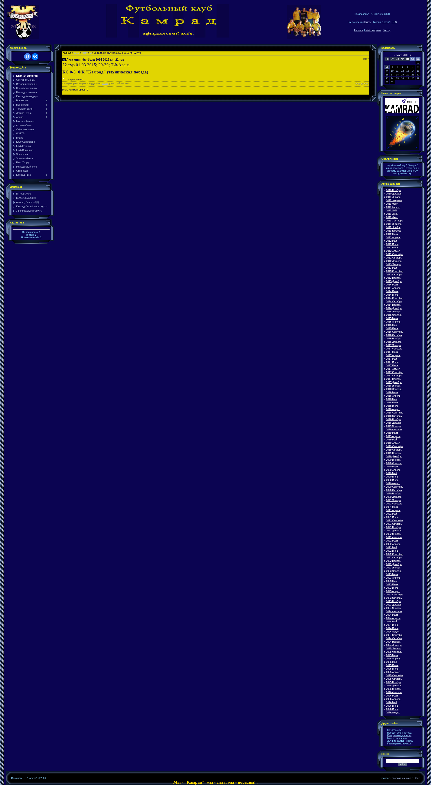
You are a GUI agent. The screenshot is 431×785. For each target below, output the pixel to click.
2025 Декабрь (394, 685)
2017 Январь (393, 345)
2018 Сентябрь (394, 412)
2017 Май (391, 358)
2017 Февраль (394, 348)
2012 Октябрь (394, 257)
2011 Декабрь (393, 230)
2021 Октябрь (394, 523)
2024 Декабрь (394, 645)
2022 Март (392, 540)
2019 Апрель (393, 436)
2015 (76, 52)
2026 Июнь (392, 705)
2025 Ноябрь (393, 682)
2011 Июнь (392, 213)
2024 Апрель (393, 618)
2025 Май (391, 662)
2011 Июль (392, 217)
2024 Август (393, 631)
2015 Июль (392, 328)
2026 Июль (392, 709)
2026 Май (391, 702)
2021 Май (391, 513)
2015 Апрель (393, 321)
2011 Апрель (393, 207)
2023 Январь (393, 567)
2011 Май (391, 210)
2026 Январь (393, 689)
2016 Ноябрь (393, 338)
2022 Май (391, 547)
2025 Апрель (393, 658)
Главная (358, 30)
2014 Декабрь (394, 308)
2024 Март (392, 614)
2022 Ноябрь (393, 560)
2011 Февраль (394, 200)
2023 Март (392, 574)
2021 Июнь (392, 517)
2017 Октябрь (394, 375)
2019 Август (393, 443)
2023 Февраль (394, 571)
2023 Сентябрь (394, 594)
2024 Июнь (392, 625)
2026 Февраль (394, 692)
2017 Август (393, 368)
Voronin (105, 83)
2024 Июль (392, 628)
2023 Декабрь (394, 604)
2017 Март (392, 352)
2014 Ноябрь (393, 304)
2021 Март (392, 507)
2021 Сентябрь (394, 520)
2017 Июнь (392, 362)
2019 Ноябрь (393, 453)
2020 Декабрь (394, 496)
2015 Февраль (394, 315)
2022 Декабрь (394, 564)
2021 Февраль (394, 503)
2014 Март (392, 284)
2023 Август (393, 591)
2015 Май (391, 325)
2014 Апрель (393, 288)
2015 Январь (393, 311)
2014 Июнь (392, 291)
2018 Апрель (393, 395)
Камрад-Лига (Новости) (29, 206)
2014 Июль (392, 294)
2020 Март (392, 466)
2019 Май (391, 439)
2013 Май (391, 267)
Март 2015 (402, 55)
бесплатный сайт (401, 778)
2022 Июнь (392, 550)
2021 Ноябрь (393, 527)
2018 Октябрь (394, 416)
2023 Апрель (393, 577)
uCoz (417, 778)
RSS (394, 22)
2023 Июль (392, 587)
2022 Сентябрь (394, 554)
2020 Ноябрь (393, 493)
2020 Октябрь (394, 490)
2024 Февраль (394, 611)
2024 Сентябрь (394, 635)
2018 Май (391, 399)
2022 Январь (393, 534)
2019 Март (392, 432)
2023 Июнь (392, 584)
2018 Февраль (394, 389)
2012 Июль (392, 247)
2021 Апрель (393, 510)
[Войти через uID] (27, 56)
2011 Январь (393, 197)
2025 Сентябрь (394, 675)
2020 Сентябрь (394, 486)
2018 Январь (393, 385)
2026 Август (393, 712)
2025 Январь (393, 648)
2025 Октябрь (394, 678)
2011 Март (392, 203)
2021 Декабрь (394, 530)
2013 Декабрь (394, 281)
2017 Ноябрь (393, 379)
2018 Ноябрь (393, 419)
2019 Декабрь (394, 456)
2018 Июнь (392, 402)
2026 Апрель (393, 699)
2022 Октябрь (394, 557)
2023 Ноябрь (393, 601)
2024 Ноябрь (393, 641)
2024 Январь (393, 608)
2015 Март (392, 318)
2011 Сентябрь (394, 220)
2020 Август (393, 483)
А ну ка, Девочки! (26, 202)
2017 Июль (392, 365)
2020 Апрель (393, 470)
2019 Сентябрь (394, 446)
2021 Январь (393, 500)
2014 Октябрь (394, 301)
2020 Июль (392, 480)
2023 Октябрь (394, 598)
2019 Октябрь (394, 449)
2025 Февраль (394, 651)
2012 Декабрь (394, 261)
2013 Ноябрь (393, 277)
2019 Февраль (394, 429)
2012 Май (391, 240)
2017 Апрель (393, 355)
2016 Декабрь (394, 342)
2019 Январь (393, 426)
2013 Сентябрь (394, 271)
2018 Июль (392, 406)
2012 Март (392, 234)
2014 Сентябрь (394, 298)
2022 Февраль (394, 537)
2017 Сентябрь (394, 372)
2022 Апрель (393, 544)
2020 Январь (393, 459)
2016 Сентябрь (394, 331)
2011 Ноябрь (393, 227)
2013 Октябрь (394, 274)
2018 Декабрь (394, 422)
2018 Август (393, 409)
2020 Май (391, 473)
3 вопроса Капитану (27, 210)
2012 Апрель (393, 237)
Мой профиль (373, 30)
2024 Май (391, 621)
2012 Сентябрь (394, 254)
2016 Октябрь (394, 335)
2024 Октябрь (394, 638)
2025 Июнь (392, 665)
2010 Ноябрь (393, 190)
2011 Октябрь (394, 224)
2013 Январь (393, 264)
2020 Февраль (394, 463)
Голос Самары (24, 198)
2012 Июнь (392, 244)
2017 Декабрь (394, 382)
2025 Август (393, 672)
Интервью (22, 193)
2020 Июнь (392, 476)
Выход (386, 30)
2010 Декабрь (394, 193)
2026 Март (392, 695)
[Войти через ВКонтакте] (35, 56)
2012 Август (393, 251)
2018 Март (392, 392)
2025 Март (392, 655)
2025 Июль (392, 668)
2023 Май (391, 581)
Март (85, 52)
